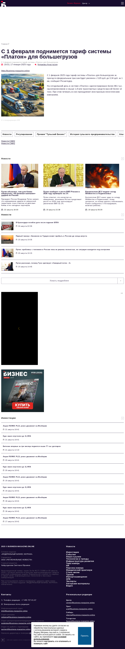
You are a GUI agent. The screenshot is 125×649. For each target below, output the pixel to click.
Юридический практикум (79, 570)
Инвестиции (72, 552)
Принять (85, 636)
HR (67, 566)
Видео (69, 586)
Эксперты (71, 581)
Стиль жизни (73, 572)
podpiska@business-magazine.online (16, 623)
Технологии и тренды (77, 559)
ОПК (68, 579)
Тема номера (73, 563)
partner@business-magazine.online (16, 629)
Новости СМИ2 (8, 141)
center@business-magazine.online (80, 603)
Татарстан (71, 618)
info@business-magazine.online (14, 611)
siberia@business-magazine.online (80, 615)
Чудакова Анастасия (47, 65)
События (71, 554)
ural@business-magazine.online (79, 609)
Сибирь (69, 612)
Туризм (70, 575)
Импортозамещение (76, 577)
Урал (68, 606)
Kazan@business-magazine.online (80, 621)
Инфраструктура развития (80, 561)
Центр (69, 600)
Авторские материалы (78, 584)
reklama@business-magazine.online (16, 617)
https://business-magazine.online (15, 71)
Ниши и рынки (73, 557)
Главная (4, 44)
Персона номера (74, 568)
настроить (49, 641)
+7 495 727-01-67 (28, 600)
